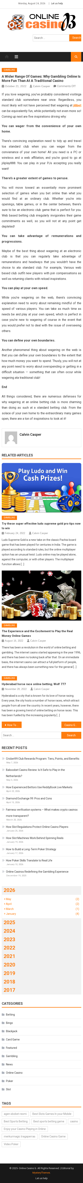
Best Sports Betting (16, 1121)
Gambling (9, 70)
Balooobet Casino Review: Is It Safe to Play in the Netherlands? (35, 773)
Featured (11, 1047)
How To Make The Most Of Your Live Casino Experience (14, 725)
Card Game (13, 1039)
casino (74, 1121)
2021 (9, 956)
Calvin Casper (41, 86)
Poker (9, 1081)
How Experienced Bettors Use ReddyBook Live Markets (39, 787)
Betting (10, 1014)
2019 (9, 973)
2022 (9, 948)
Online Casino (14, 1072)
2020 (9, 965)
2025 (9, 922)
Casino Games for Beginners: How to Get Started (72, 725)
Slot (8, 1089)
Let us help (57, 3)
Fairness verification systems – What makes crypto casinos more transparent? (42, 812)
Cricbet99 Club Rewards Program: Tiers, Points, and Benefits (42, 758)
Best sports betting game (48, 1121)
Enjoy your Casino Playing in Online (25, 1128)
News (9, 1064)
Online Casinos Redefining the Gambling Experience (37, 871)
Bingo (9, 1022)
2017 (9, 990)
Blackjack (11, 1031)
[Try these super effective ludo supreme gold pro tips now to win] (41, 488)
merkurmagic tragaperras (19, 1136)
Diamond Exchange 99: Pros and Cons (29, 798)
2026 (9, 890)
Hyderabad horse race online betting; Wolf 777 (34, 684)
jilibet (77, 105)
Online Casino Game (53, 1136)
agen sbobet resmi (15, 1113)
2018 (9, 982)
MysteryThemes (41, 1172)
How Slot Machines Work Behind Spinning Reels (35, 838)
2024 (9, 931)
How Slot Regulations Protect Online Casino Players (37, 826)
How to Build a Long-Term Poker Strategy (31, 849)
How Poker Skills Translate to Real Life (29, 860)
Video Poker (11, 1144)
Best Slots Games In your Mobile (51, 1113)
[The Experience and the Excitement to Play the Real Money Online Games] (41, 596)
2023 (9, 939)
